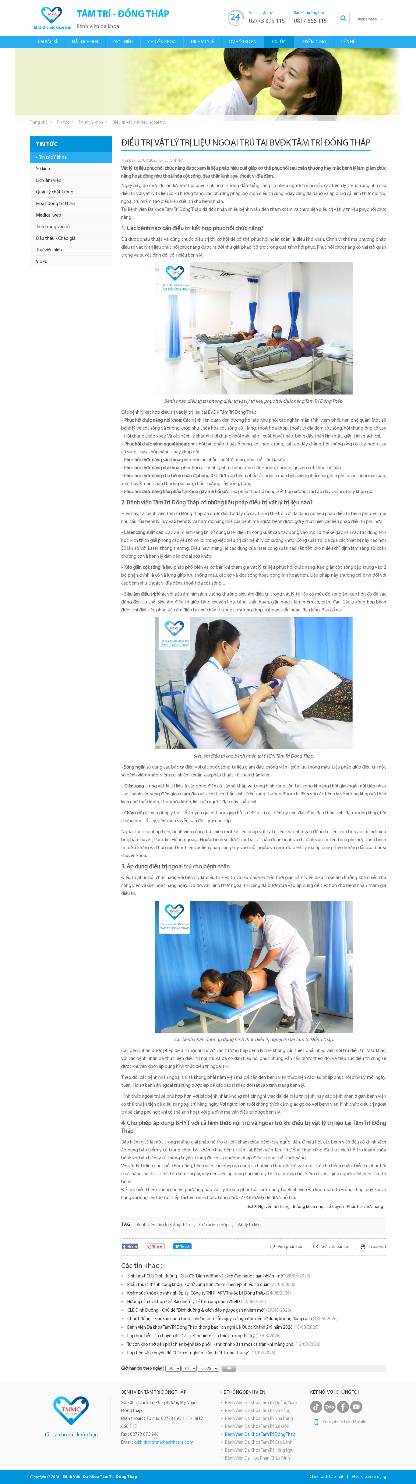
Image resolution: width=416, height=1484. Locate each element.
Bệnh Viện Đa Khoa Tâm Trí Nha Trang (259, 1419)
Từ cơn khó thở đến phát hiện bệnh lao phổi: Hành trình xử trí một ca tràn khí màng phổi (223, 1344)
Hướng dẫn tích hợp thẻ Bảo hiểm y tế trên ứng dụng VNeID (196, 1302)
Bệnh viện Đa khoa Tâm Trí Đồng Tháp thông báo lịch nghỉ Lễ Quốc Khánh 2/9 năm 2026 (223, 1327)
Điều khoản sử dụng (369, 1477)
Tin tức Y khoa (90, 122)
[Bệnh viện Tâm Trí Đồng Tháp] (71, 1411)
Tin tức (63, 122)
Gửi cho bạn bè (335, 1246)
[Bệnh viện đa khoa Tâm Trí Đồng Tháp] (51, 18)
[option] (208, 84)
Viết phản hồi (290, 1246)
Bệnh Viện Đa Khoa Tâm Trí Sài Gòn (257, 1427)
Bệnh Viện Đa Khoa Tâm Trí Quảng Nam (261, 1403)
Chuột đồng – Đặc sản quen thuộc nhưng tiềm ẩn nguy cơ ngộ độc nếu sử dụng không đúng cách (232, 1319)
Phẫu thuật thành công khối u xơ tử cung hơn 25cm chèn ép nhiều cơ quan (211, 1285)
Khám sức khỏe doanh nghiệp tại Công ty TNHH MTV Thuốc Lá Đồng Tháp (209, 1293)
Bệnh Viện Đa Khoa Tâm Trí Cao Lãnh (258, 1442)
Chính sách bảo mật (326, 1477)
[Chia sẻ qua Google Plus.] (156, 1246)
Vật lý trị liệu (249, 1225)
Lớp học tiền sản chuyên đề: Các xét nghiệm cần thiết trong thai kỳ (203, 1336)
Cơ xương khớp (214, 1225)
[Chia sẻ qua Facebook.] (130, 1246)
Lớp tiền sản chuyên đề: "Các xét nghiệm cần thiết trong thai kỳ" (201, 1353)
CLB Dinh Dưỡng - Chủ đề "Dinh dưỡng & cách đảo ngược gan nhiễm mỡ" (209, 1310)
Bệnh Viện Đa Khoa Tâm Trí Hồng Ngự (259, 1450)
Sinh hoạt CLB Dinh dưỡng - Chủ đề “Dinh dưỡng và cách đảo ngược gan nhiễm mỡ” (218, 1276)
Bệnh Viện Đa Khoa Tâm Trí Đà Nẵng (258, 1411)
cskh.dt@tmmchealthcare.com (163, 1442)
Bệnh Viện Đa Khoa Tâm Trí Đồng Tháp (260, 1434)
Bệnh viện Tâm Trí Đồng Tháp (163, 1225)
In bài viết (377, 1246)
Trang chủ (39, 122)
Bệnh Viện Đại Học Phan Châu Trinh (257, 1458)
